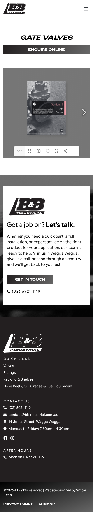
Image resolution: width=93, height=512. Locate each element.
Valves (8, 366)
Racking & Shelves (18, 379)
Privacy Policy (18, 504)
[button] (86, 9)
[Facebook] (5, 438)
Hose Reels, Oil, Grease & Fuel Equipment (37, 386)
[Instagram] (12, 438)
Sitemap (47, 504)
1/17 (19, 151)
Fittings (9, 372)
